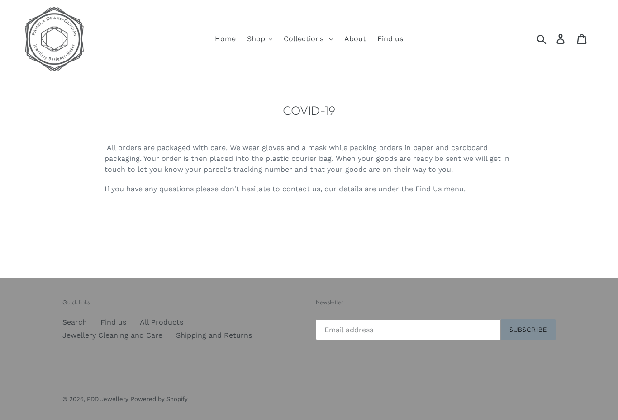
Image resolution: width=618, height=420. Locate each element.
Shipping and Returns (214, 335)
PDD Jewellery (107, 399)
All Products (161, 322)
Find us (113, 322)
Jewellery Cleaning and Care (112, 335)
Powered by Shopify (159, 399)
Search (74, 322)
